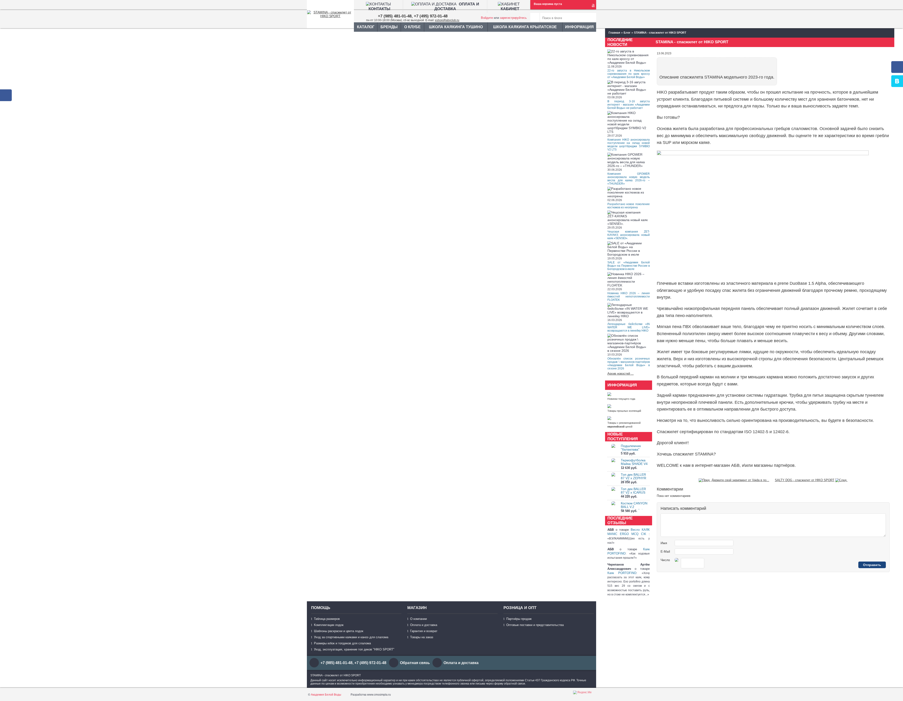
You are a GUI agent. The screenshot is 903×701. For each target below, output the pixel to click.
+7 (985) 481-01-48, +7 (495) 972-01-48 (413, 16)
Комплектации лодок (329, 625)
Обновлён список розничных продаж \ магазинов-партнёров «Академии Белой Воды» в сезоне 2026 (628, 363)
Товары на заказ (421, 637)
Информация (579, 27)
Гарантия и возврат (423, 631)
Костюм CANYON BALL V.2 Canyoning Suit (634, 506)
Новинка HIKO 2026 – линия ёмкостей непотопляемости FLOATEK (628, 296)
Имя (664, 543)
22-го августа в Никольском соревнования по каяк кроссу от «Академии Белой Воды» (628, 74)
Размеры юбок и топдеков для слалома (342, 643)
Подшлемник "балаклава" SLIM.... (631, 449)
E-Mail (665, 551)
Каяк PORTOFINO (622, 573)
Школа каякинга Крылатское (525, 27)
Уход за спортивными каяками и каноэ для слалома (351, 637)
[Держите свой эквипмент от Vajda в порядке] (705, 480)
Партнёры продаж (519, 619)
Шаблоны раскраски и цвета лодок (338, 631)
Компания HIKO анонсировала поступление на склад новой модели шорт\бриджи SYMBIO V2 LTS (628, 144)
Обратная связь (415, 663)
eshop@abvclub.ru (447, 20)
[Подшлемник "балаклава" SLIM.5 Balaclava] (613, 450)
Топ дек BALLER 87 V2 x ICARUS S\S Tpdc (633, 492)
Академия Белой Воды (326, 694)
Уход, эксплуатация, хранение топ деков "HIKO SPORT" (354, 649)
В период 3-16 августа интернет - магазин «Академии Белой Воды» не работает (628, 105)
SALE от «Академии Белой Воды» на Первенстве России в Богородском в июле (628, 266)
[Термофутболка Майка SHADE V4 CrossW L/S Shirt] (613, 464)
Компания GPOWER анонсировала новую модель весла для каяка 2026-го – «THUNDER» (628, 178)
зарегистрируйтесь (513, 18)
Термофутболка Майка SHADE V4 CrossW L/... (634, 463)
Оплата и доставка (423, 625)
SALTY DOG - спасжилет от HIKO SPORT (804, 480)
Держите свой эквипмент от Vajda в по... (740, 480)
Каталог (365, 27)
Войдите (487, 18)
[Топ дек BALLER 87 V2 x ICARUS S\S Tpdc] (613, 493)
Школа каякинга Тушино (456, 27)
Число (665, 560)
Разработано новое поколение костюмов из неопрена (628, 205)
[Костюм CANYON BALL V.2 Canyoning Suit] (613, 507)
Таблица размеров (327, 619)
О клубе (412, 27)
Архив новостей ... (620, 373)
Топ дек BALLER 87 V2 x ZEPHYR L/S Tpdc (633, 478)
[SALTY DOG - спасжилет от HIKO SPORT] (841, 480)
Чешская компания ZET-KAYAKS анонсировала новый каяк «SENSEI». (628, 235)
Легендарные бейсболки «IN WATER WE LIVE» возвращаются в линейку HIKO (628, 327)
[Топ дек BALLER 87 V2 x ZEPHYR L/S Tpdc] (613, 478)
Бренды (389, 27)
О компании (418, 619)
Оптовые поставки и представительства (535, 625)
